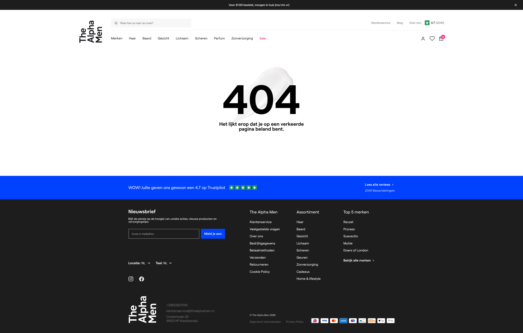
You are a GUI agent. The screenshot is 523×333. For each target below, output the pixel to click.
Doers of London (355, 250)
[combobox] (150, 23)
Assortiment (308, 212)
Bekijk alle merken (357, 260)
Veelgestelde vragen (265, 229)
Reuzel (348, 222)
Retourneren (259, 264)
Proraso (349, 229)
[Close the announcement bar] (515, 4)
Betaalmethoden (262, 250)
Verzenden (258, 257)
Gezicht (302, 236)
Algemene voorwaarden (265, 321)
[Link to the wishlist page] (432, 38)
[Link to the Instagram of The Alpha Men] (130, 279)
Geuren (302, 257)
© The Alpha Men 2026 (263, 315)
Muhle (348, 243)
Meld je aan (213, 233)
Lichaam (303, 243)
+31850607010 (177, 305)
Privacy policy (295, 321)
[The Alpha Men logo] (90, 32)
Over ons (256, 236)
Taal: (159, 263)
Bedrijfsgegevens (262, 243)
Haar (300, 222)
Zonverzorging (307, 264)
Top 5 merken (356, 212)
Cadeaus (303, 272)
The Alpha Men (264, 212)
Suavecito (350, 236)
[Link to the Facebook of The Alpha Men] (141, 279)
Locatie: (134, 263)
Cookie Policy (260, 272)
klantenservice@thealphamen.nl (190, 311)
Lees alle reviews (377, 184)
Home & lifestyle (309, 279)
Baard (301, 229)
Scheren (303, 250)
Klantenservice (261, 222)
